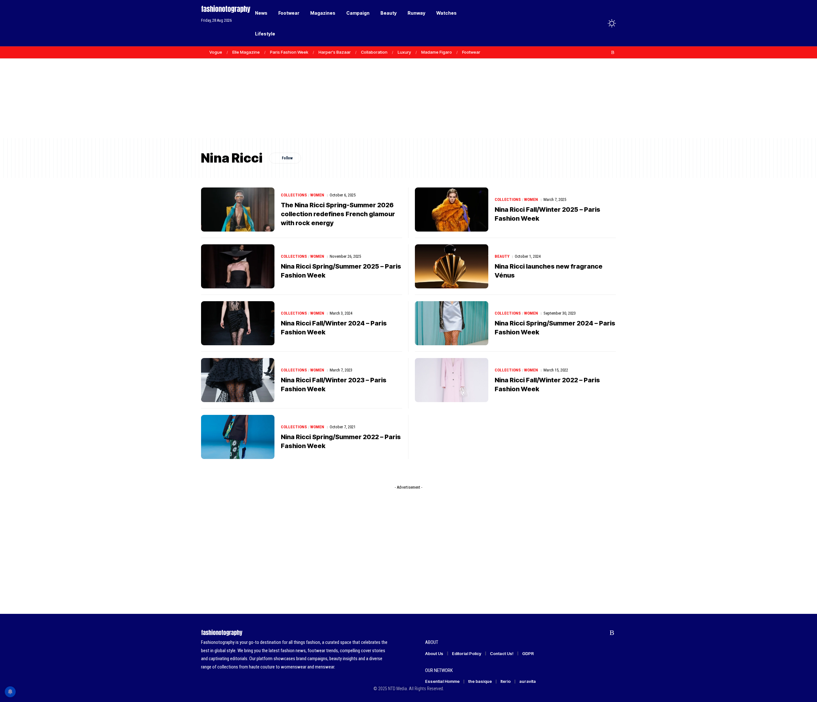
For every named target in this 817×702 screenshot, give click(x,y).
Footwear (471, 52)
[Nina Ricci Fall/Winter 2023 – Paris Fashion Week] (237, 380)
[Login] (587, 23)
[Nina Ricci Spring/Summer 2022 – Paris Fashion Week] (237, 437)
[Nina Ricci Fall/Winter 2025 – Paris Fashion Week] (451, 209)
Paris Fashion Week (289, 52)
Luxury (404, 52)
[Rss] (613, 52)
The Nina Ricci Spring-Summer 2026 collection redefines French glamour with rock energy (338, 214)
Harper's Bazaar (335, 52)
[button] (600, 23)
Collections (294, 195)
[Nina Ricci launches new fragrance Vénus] (451, 266)
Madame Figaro (436, 52)
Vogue (215, 52)
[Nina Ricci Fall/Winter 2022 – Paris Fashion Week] (451, 380)
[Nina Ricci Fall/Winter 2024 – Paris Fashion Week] (237, 323)
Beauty (502, 256)
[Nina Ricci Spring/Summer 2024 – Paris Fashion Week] (451, 323)
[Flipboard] (606, 52)
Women (317, 195)
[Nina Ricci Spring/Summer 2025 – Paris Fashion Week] (237, 266)
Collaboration (374, 52)
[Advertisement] (408, 89)
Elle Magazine (246, 52)
